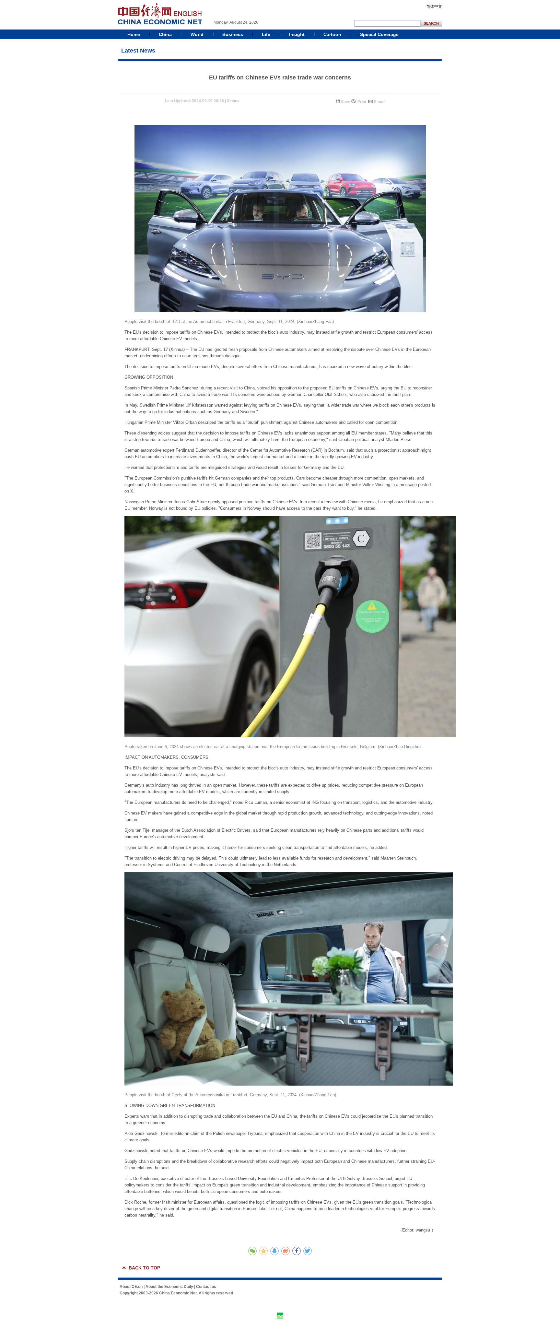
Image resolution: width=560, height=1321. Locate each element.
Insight (297, 34)
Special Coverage (379, 34)
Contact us (206, 1286)
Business (232, 34)
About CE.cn (131, 1286)
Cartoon (332, 34)
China (165, 34)
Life (266, 34)
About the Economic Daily (169, 1286)
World (197, 34)
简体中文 (434, 6)
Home (133, 34)
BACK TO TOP (144, 1267)
